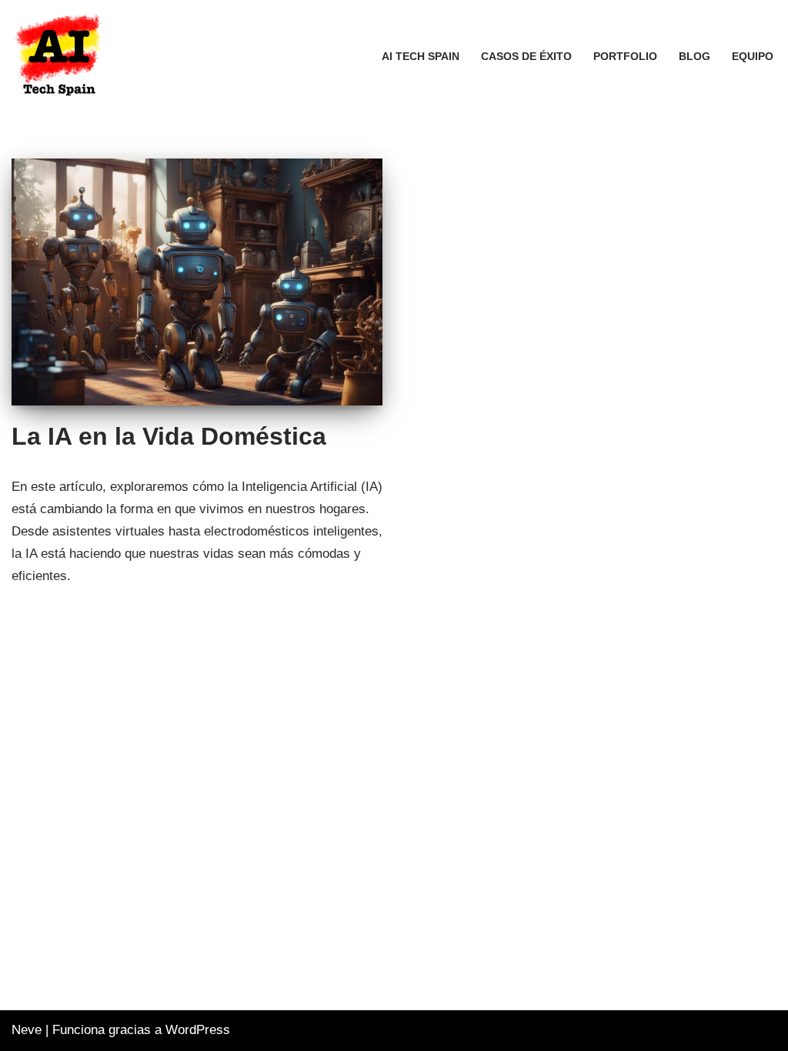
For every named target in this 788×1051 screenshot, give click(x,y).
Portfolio (625, 56)
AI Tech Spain (420, 56)
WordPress (197, 1030)
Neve (27, 1030)
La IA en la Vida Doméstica (169, 436)
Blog (694, 56)
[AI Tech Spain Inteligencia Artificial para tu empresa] (61, 56)
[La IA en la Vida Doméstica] (197, 281)
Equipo (752, 56)
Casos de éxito (526, 56)
